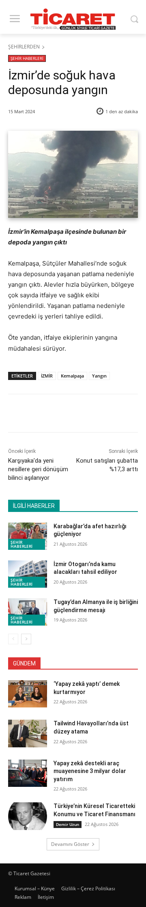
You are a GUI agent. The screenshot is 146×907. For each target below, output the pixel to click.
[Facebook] (42, 414)
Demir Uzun (67, 824)
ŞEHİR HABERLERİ (27, 58)
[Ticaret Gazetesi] (73, 19)
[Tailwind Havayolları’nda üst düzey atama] (27, 733)
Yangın (99, 376)
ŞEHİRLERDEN (24, 46)
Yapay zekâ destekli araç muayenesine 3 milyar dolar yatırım (90, 771)
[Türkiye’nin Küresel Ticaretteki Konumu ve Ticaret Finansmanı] (27, 816)
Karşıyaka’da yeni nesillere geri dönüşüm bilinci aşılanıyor (38, 469)
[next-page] (26, 639)
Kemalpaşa (72, 376)
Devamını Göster (70, 844)
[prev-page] (13, 639)
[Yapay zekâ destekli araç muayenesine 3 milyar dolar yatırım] (27, 773)
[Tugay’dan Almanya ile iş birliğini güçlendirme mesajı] (27, 612)
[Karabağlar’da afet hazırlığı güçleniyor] (27, 536)
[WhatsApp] (98, 414)
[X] (60, 414)
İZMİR (47, 376)
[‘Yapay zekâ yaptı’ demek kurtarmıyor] (27, 693)
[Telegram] (116, 414)
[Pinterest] (79, 414)
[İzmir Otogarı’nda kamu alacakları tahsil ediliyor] (27, 574)
